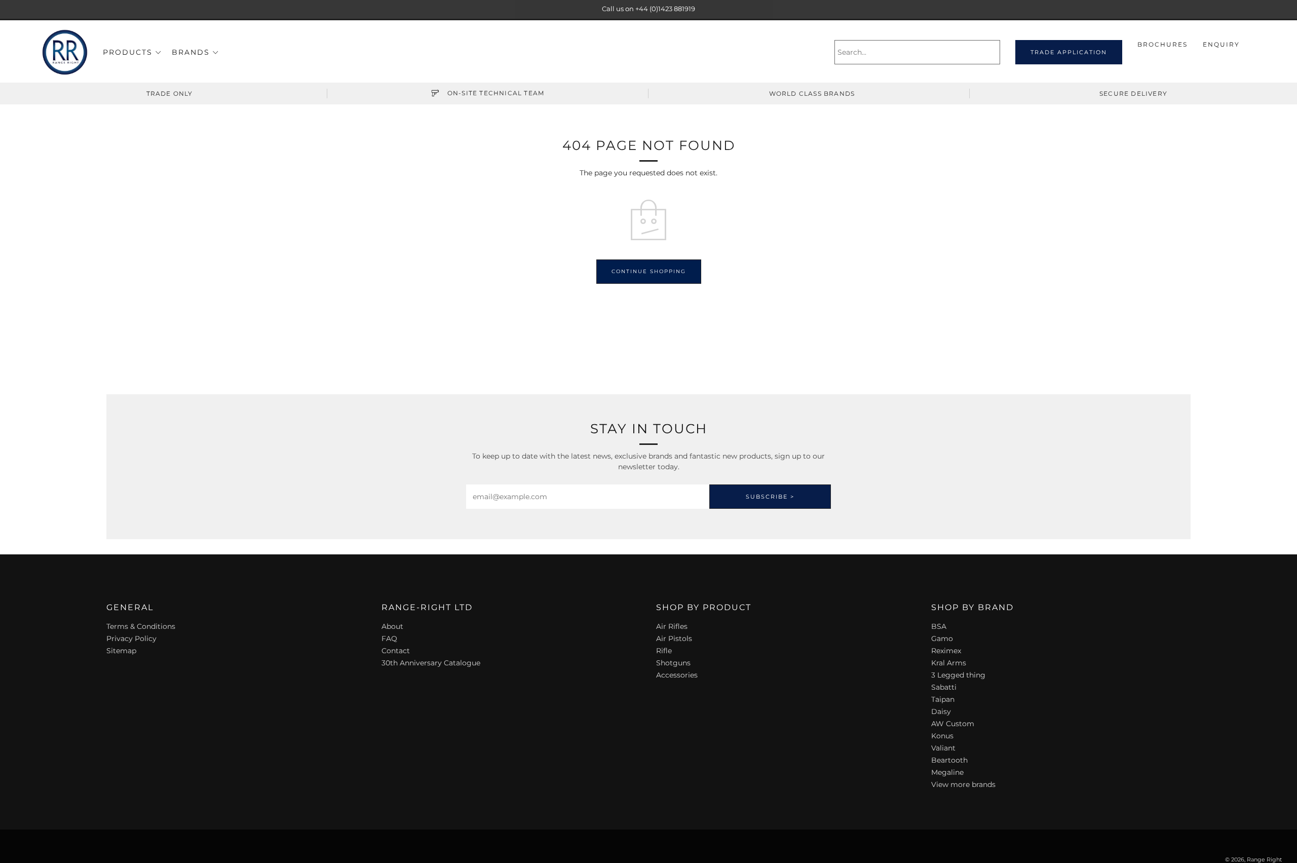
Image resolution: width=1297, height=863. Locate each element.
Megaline (947, 772)
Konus (942, 735)
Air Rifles (672, 626)
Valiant (943, 748)
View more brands (963, 784)
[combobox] (917, 52)
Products (127, 52)
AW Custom (952, 723)
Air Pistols (674, 638)
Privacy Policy (131, 638)
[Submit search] (993, 52)
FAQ (389, 638)
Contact (396, 650)
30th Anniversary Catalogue (431, 662)
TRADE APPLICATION (1069, 52)
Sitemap (121, 650)
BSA (938, 626)
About (392, 626)
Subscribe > (770, 496)
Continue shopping (649, 271)
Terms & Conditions (140, 626)
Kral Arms (948, 662)
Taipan (943, 699)
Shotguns (673, 662)
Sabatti (944, 687)
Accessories (677, 675)
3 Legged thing (958, 675)
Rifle (664, 650)
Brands (191, 52)
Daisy (941, 711)
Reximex (946, 650)
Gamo (942, 638)
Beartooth (949, 760)
